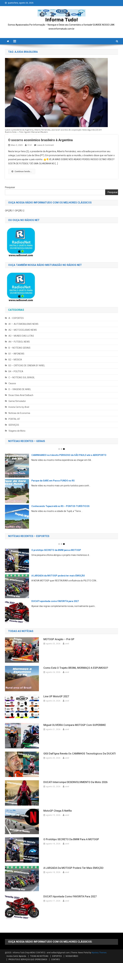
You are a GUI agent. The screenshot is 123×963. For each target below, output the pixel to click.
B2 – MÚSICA (15, 359)
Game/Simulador (17, 401)
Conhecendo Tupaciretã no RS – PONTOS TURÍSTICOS (60, 506)
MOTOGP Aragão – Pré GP (58, 639)
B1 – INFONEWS (16, 353)
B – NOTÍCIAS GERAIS (19, 347)
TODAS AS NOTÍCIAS (39, 956)
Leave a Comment (45, 145)
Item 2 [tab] (61, 449)
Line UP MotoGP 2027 (56, 696)
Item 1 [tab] (59, 449)
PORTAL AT (14, 419)
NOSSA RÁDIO (72, 956)
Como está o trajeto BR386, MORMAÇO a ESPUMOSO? (75, 667)
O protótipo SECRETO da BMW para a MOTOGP (56, 550)
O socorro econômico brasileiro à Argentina (40, 140)
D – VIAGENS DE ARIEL (19, 389)
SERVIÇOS (13, 425)
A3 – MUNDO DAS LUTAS (21, 336)
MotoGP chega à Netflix (57, 810)
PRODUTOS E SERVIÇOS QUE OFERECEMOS (27, 959)
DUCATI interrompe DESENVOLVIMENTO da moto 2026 (75, 782)
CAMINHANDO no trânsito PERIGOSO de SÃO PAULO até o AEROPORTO (68, 455)
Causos (12, 383)
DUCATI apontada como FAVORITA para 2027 (55, 601)
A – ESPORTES (16, 318)
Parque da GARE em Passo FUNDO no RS (53, 480)
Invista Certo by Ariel (18, 407)
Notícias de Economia (19, 413)
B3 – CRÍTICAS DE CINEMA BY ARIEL (26, 365)
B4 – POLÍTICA (15, 371)
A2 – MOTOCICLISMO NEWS (22, 330)
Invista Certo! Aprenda (16, 956)
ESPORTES (57, 956)
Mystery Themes (99, 953)
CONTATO (55, 959)
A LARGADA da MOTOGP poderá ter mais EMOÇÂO (58, 575)
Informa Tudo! (61, 20)
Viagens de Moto (16, 431)
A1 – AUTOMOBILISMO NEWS (23, 324)
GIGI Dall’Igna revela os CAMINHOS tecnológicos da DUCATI (79, 753)
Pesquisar (10, 187)
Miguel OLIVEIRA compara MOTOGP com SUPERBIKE (74, 725)
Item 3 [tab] (64, 449)
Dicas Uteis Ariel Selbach (20, 395)
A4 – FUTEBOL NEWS (19, 341)
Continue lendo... (23, 171)
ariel (29, 145)
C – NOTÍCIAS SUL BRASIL (21, 377)
